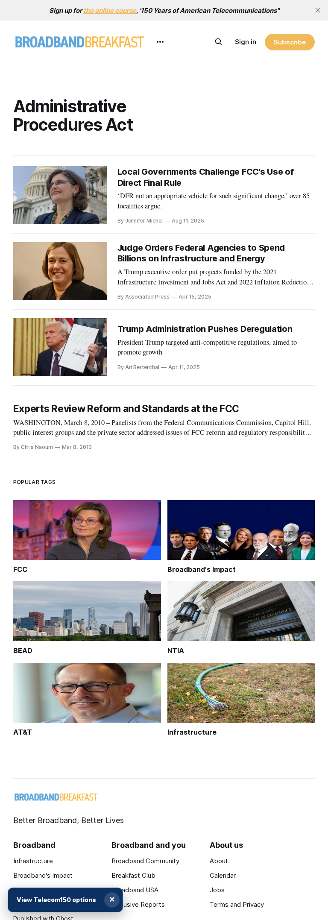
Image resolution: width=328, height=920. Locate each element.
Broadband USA (134, 890)
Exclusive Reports (138, 904)
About (219, 861)
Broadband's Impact (43, 875)
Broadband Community (145, 861)
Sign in (245, 42)
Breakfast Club (133, 875)
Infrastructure (33, 861)
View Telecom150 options (56, 899)
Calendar (223, 875)
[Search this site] (219, 42)
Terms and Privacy (237, 904)
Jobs (217, 890)
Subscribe (290, 42)
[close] (318, 10)
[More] (160, 42)
